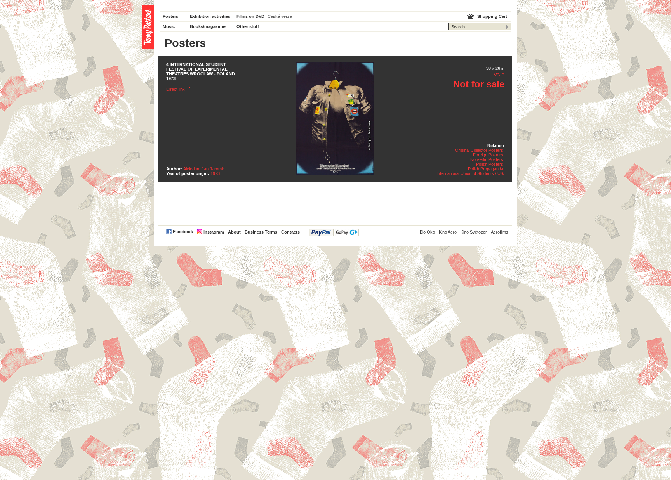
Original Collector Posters (479, 150)
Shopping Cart (492, 16)
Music (169, 26)
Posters (170, 16)
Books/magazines (208, 26)
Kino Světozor (474, 232)
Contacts (290, 232)
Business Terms (261, 232)
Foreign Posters (488, 154)
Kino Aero (448, 232)
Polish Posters (489, 164)
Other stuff (247, 26)
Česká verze (280, 16)
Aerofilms (499, 232)
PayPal (334, 232)
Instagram (213, 232)
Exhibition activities (210, 16)
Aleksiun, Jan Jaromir (203, 168)
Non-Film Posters (486, 159)
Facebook (183, 231)
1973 (215, 173)
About (234, 232)
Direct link (175, 89)
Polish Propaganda (485, 168)
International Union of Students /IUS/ (470, 173)
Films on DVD (250, 16)
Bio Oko (427, 232)
